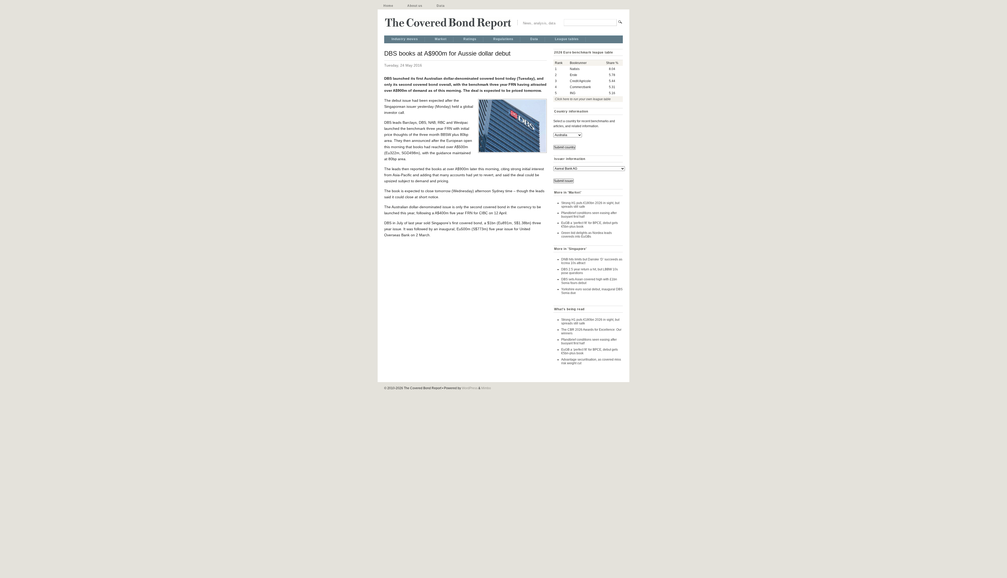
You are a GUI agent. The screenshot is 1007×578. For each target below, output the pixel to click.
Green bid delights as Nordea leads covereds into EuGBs (586, 234)
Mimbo (486, 388)
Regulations (503, 39)
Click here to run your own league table (583, 99)
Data (440, 6)
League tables (567, 39)
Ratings (469, 39)
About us (414, 6)
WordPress (470, 388)
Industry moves (405, 39)
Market (441, 39)
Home (388, 6)
